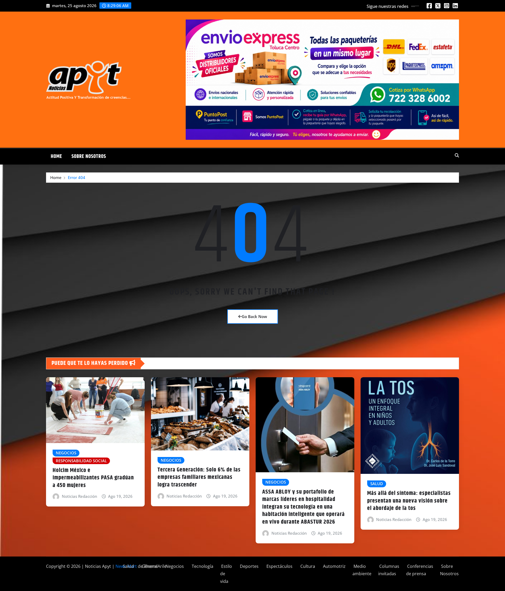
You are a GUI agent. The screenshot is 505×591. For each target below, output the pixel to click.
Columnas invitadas (388, 570)
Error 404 (76, 177)
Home (56, 156)
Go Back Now (254, 316)
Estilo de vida (226, 573)
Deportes (249, 566)
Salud (128, 566)
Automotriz (334, 566)
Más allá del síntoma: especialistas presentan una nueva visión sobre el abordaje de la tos (409, 501)
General (149, 566)
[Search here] (457, 155)
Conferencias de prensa (419, 570)
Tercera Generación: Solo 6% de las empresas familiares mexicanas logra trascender (199, 477)
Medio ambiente (361, 570)
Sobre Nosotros (89, 156)
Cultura (307, 566)
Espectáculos (278, 566)
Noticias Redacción (79, 496)
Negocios (174, 566)
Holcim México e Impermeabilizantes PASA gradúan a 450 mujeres (93, 478)
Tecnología (202, 566)
